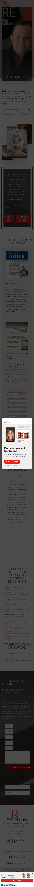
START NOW (17, 881)
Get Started (13, 462)
